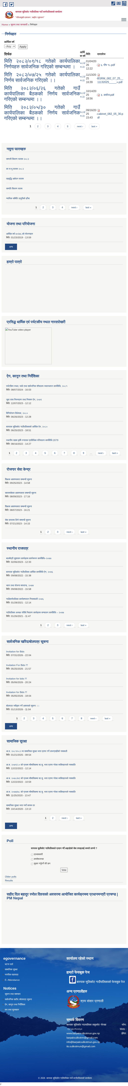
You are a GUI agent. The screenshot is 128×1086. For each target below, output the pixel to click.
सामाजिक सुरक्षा (11, 969)
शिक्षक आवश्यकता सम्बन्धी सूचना (18, 479)
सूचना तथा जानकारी (19, 24)
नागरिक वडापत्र (11, 974)
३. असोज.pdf (107, 94)
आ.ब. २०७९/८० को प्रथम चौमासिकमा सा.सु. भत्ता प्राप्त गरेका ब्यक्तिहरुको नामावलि (41, 764)
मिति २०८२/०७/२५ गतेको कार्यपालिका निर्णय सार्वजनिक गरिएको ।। (42, 77)
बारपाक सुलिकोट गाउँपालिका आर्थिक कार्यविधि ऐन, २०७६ (29, 571)
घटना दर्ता (9, 964)
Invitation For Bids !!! (17, 665)
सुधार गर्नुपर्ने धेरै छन (42, 863)
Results (9, 880)
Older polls (10, 876)
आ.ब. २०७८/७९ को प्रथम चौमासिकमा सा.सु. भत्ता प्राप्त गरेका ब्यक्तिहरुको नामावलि (41, 778)
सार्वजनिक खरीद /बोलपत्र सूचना (18, 999)
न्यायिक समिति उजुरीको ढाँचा (18, 198)
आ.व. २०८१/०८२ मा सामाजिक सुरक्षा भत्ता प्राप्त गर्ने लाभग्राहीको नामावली (36, 751)
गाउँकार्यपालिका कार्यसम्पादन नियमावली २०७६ (25, 599)
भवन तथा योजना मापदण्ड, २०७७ (20, 585)
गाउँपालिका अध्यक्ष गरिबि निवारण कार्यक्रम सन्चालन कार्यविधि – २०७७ (35, 612)
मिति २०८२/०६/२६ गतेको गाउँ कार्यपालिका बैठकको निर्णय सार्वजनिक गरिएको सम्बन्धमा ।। (42, 93)
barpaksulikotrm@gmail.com (82, 1037)
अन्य (11, 246)
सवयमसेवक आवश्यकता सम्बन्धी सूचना (20, 492)
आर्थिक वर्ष (9, 41)
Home (5, 24)
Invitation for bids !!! (16, 678)
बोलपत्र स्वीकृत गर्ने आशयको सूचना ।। (22, 705)
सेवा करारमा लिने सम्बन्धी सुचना (18, 520)
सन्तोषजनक (39, 859)
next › (80, 126)
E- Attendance (12, 980)
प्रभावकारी (38, 854)
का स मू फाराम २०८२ (15, 168)
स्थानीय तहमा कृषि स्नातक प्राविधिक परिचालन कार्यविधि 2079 (32, 440)
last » (94, 126)
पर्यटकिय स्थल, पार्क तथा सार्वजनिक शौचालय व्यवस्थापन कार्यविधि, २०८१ (36, 386)
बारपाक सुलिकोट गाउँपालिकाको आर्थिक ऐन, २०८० (27, 426)
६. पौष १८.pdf (108, 64)
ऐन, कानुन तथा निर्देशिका (15, 1004)
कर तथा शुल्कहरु (12, 1009)
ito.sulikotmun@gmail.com (80, 1046)
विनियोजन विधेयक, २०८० (17, 413)
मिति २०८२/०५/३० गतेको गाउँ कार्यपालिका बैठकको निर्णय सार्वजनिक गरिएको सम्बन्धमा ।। (42, 112)
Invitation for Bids (15, 651)
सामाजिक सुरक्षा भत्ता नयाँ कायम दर (20, 805)
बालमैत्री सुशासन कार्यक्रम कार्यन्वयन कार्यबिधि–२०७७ (28, 558)
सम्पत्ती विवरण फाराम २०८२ (17, 159)
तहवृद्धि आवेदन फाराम (15, 178)
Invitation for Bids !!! (16, 692)
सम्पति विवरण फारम (14, 188)
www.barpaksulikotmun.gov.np (83, 1033)
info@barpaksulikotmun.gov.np (83, 1042)
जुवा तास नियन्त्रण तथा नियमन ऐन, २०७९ (24, 399)
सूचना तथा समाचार (12, 994)
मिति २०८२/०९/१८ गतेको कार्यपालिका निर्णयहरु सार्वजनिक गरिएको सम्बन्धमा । (42, 63)
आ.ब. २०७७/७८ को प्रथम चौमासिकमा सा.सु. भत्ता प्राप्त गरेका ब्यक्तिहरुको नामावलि (41, 791)
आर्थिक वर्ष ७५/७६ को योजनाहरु (19, 233)
